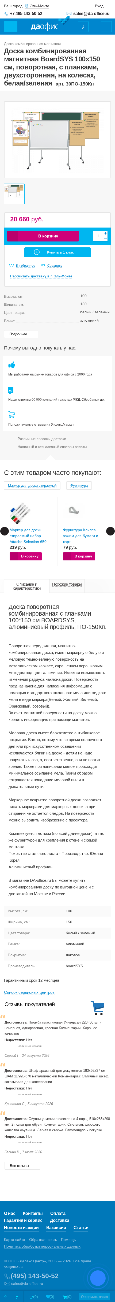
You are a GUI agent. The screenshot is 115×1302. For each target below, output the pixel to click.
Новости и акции (21, 1227)
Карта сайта (14, 1239)
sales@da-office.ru (91, 13)
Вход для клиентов (102, 6)
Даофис (50, 23)
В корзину (48, 236)
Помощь (68, 1239)
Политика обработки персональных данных (42, 1246)
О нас (10, 1213)
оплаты (81, 447)
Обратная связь (43, 1239)
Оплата (57, 1213)
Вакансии (56, 1227)
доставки (58, 439)
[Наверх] (5, 1296)
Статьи (81, 1227)
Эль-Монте (39, 6)
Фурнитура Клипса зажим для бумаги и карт (80, 536)
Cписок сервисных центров (29, 992)
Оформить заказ (94, 1297)
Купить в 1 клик (60, 252)
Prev (4, 531)
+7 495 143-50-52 (26, 13)
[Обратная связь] (17, 1296)
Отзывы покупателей (30, 1004)
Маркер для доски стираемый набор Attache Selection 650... (30, 536)
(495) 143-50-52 (35, 1275)
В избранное (25, 265)
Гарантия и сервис (23, 1220)
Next (110, 531)
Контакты (33, 1213)
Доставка (59, 1220)
